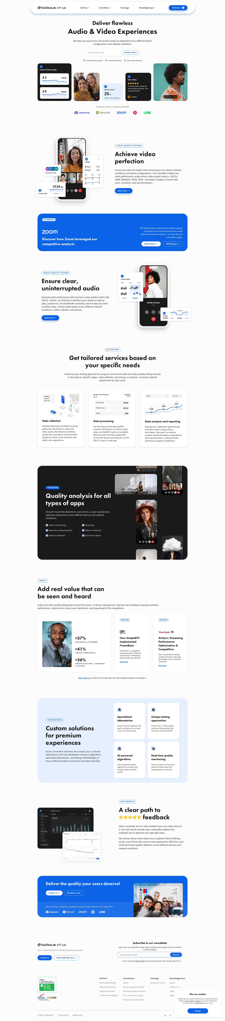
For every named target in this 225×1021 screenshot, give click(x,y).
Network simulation (107, 991)
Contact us (176, 7)
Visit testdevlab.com (65, 957)
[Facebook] (170, 1016)
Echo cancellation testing (133, 995)
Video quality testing (107, 987)
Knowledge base (146, 7)
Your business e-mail (96, 52)
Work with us (84, 678)
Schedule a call (73, 893)
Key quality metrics (157, 983)
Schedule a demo (130, 52)
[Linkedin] (165, 1016)
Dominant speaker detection (134, 991)
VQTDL (125, 983)
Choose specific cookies (192, 1001)
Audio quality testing (107, 983)
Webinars (174, 987)
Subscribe (176, 955)
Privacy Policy (140, 961)
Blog (172, 983)
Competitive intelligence (108, 995)
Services (84, 7)
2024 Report (149, 244)
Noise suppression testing (133, 1000)
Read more (124, 662)
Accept (198, 1011)
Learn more (125, 191)
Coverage (124, 7)
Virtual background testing (133, 987)
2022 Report (171, 244)
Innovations (104, 7)
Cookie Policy (199, 1003)
